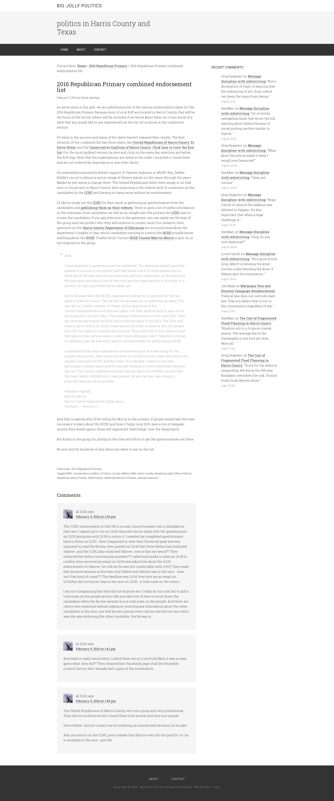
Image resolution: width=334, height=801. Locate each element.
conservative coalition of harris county (96, 473)
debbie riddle (128, 473)
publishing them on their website (107, 208)
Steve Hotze (95, 477)
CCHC (88, 193)
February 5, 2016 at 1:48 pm (96, 701)
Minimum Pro (149, 787)
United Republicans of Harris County (161, 142)
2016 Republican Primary (86, 469)
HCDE (167, 233)
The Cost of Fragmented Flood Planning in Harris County (245, 360)
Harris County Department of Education (113, 228)
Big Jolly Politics (79, 6)
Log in (216, 787)
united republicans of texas (119, 477)
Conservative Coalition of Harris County (120, 147)
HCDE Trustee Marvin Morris (152, 238)
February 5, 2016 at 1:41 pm (96, 649)
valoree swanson (147, 477)
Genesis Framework (178, 787)
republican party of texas (72, 477)
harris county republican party (155, 473)
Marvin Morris (183, 473)
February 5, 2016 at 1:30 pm (96, 517)
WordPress (202, 787)
